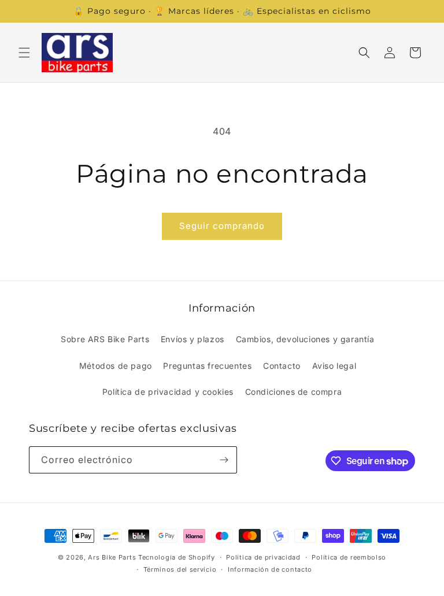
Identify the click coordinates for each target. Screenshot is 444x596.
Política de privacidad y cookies (168, 392)
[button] (24, 52)
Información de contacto (270, 569)
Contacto (282, 366)
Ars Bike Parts (112, 557)
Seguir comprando (222, 225)
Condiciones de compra (293, 392)
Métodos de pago (115, 366)
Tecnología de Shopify (176, 557)
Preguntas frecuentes (207, 366)
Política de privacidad (263, 557)
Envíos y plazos (192, 339)
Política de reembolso (349, 557)
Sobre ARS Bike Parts (105, 339)
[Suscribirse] (223, 459)
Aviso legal (334, 366)
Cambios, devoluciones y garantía (305, 339)
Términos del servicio (180, 569)
